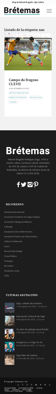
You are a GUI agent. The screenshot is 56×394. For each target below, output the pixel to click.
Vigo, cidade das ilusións (29, 303)
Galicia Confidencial (13, 241)
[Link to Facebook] (22, 385)
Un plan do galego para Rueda (32, 329)
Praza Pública (10, 256)
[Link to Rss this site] (49, 385)
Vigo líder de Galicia (26, 355)
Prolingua (8, 261)
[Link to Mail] (45, 385)
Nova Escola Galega (13, 251)
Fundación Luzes (11, 270)
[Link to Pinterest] (31, 385)
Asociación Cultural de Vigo (30, 316)
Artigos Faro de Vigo (19, 93)
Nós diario (8, 265)
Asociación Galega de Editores (18, 221)
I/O (26, 381)
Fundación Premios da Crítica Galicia (20, 236)
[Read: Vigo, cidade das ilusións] (9, 307)
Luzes (7, 246)
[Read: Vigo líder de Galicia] (9, 359)
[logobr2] (23, 11)
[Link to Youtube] (36, 385)
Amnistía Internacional (14, 212)
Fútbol (13, 102)
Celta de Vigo (36, 97)
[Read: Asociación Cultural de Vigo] (9, 320)
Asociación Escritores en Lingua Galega (22, 216)
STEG (6, 275)
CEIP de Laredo (19, 166)
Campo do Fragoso (17, 97)
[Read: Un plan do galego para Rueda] (9, 333)
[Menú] (48, 11)
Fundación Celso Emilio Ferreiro (18, 231)
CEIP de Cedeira (37, 166)
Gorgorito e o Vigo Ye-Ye (29, 342)
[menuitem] (41, 11)
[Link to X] (18, 385)
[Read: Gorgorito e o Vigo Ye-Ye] (9, 346)
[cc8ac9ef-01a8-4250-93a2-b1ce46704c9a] (28, 51)
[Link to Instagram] (27, 385)
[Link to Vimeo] (40, 385)
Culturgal (8, 226)
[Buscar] (41, 11)
